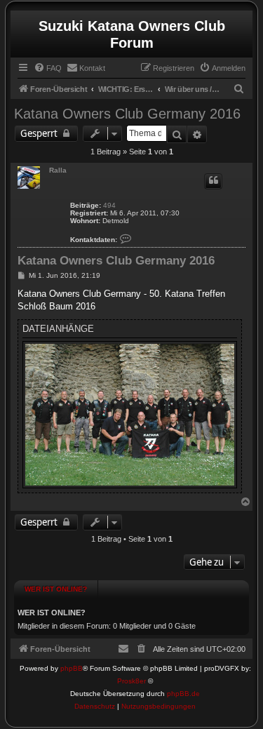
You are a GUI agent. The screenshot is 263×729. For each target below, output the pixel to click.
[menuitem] (48, 68)
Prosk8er (131, 681)
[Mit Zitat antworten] (213, 181)
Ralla (58, 170)
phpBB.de (183, 693)
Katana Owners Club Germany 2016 (127, 113)
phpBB (71, 668)
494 (109, 205)
